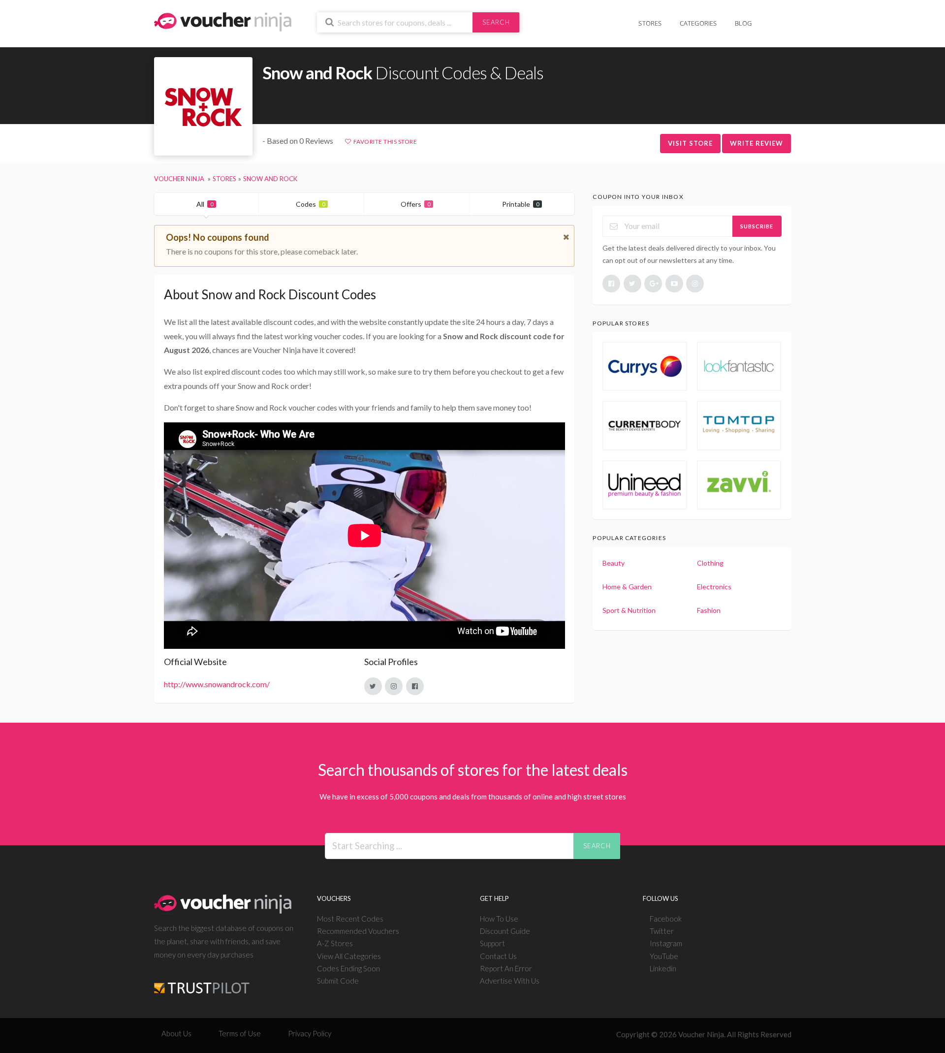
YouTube (664, 956)
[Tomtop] (739, 425)
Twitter (662, 930)
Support (492, 943)
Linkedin (663, 968)
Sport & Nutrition (629, 610)
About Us (176, 1033)
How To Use (499, 918)
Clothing (710, 563)
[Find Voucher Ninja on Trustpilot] (202, 980)
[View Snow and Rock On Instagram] (394, 686)
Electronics (714, 586)
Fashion (709, 610)
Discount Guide (505, 930)
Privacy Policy (309, 1033)
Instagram (666, 943)
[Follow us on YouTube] (674, 283)
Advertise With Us (509, 980)
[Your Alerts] (770, 18)
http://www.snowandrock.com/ (217, 684)
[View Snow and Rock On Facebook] (415, 686)
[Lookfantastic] (739, 366)
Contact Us (498, 956)
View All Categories (349, 956)
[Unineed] (644, 485)
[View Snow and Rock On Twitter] (373, 686)
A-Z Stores (335, 943)
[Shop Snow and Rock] (203, 106)
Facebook (666, 918)
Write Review (756, 143)
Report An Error (506, 968)
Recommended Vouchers (358, 930)
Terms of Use (240, 1033)
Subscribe (756, 226)
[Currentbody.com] (644, 425)
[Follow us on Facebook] (611, 283)
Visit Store (690, 143)
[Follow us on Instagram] (695, 283)
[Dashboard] (785, 18)
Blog (743, 23)
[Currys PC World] (644, 366)
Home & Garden (627, 586)
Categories (698, 23)
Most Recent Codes (350, 918)
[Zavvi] (739, 485)
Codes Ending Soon (348, 968)
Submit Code (338, 980)
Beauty (613, 563)
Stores (650, 23)
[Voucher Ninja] (222, 21)
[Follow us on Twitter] (632, 283)
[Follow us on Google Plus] (653, 283)
